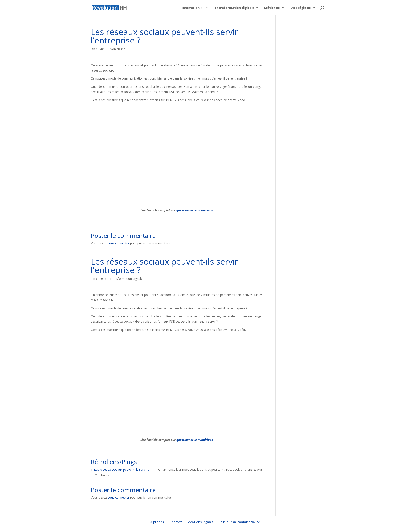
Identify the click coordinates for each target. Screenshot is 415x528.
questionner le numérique (194, 210)
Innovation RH (193, 8)
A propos (157, 522)
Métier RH (272, 8)
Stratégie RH (300, 8)
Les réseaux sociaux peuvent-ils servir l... (122, 469)
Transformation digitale (234, 8)
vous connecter (118, 243)
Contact (175, 522)
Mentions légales (200, 522)
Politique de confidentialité (239, 522)
